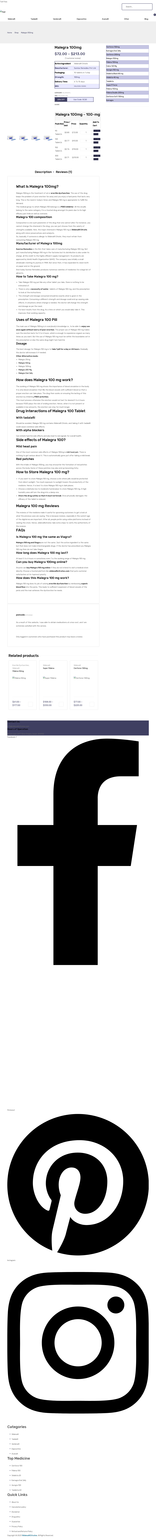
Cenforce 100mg (113, 47)
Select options (30, 704)
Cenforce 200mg (113, 55)
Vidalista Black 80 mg (114, 74)
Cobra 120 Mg (111, 66)
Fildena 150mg (112, 89)
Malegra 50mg (24, 363)
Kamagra (109, 100)
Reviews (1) (64, 172)
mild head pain (72, 452)
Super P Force (111, 85)
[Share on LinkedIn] (67, 104)
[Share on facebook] (61, 104)
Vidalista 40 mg (112, 77)
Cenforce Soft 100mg (115, 96)
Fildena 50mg (18, 671)
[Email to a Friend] (73, 104)
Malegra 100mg (112, 58)
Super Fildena (48, 668)
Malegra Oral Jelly (25, 373)
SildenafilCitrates (29, 1535)
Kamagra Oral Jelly (113, 51)
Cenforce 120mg (81, 668)
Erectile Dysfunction (20, 665)
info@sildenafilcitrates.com (18, 726)
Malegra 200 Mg (25, 370)
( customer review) (73, 58)
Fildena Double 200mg (115, 93)
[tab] (43, 172)
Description (43, 172)
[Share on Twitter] (64, 104)
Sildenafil (67, 93)
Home (9, 33)
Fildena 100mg (112, 62)
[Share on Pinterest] (70, 104)
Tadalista (110, 81)
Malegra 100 (63, 96)
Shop (17, 33)
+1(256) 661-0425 (15, 2)
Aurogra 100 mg (112, 70)
